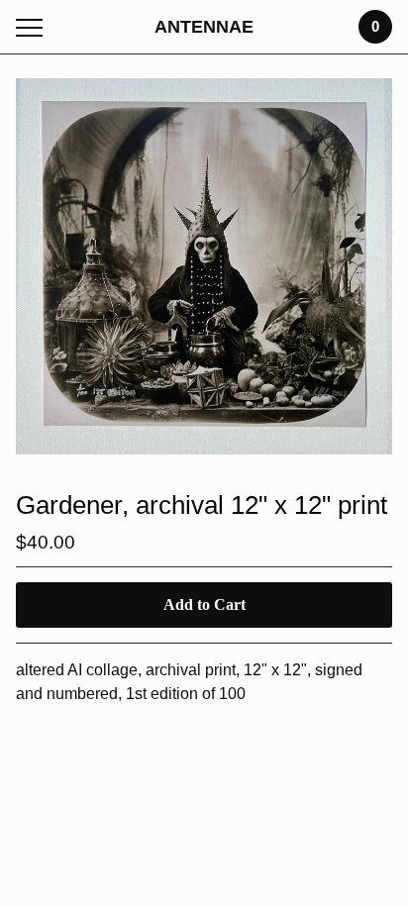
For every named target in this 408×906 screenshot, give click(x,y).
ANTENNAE (204, 27)
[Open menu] (33, 27)
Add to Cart (204, 604)
